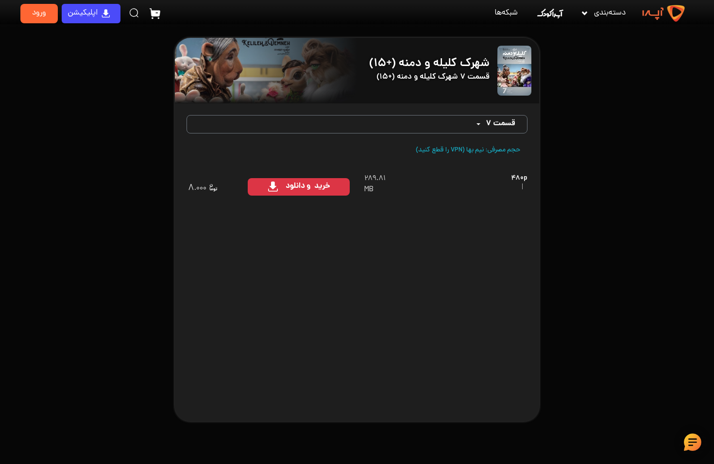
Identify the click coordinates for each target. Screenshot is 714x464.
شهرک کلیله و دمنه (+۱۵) (429, 63)
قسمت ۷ (500, 124)
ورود (39, 13)
